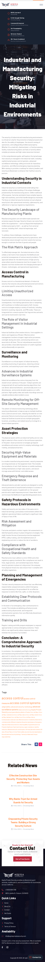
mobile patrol (22, 729)
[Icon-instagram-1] (7, 947)
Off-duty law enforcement (33, 729)
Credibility (32, 719)
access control (12, 698)
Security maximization (36, 732)
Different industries (16, 722)
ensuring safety (24, 724)
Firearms (4, 727)
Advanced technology (25, 710)
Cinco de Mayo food (16, 717)
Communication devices (8, 719)
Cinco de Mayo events (32, 715)
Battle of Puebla (25, 712)
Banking (18, 712)
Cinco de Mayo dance (20, 715)
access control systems (25, 703)
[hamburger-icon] (41, 4)
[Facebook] (36, 744)
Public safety (21, 732)
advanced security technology (21, 707)
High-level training (18, 727)
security (27, 732)
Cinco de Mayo (34, 712)
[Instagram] (40, 744)
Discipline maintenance (28, 722)
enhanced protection (13, 724)
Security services (6, 734)
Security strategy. (16, 734)
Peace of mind (13, 732)
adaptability (6, 707)
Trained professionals (27, 734)
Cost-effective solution (22, 719)
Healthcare (10, 727)
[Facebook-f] (2, 947)
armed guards (12, 712)
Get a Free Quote (23, 859)
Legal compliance (29, 727)
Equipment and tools (34, 724)
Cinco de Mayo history (29, 717)
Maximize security (12, 729)
